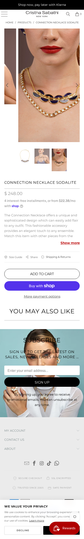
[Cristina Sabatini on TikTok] (49, 464)
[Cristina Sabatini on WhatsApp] (57, 464)
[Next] (76, 85)
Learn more (36, 520)
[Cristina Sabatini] (42, 14)
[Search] (68, 14)
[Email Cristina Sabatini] (27, 464)
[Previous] (7, 85)
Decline (23, 530)
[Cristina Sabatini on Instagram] (42, 464)
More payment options (42, 296)
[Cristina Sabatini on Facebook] (34, 464)
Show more (70, 243)
